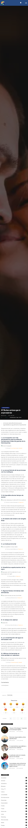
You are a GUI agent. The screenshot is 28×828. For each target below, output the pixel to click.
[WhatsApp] (5, 417)
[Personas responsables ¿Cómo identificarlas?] (4, 738)
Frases (2, 808)
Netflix (2, 822)
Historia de (3, 811)
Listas (2, 814)
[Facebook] (1, 417)
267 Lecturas (12, 749)
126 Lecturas (12, 731)
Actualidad (3, 778)
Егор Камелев (14, 448)
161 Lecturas (12, 758)
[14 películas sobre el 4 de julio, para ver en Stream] (4, 756)
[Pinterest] (4, 417)
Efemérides (3, 800)
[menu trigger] (26, 3)
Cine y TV (3, 789)
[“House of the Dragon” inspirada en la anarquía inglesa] (4, 729)
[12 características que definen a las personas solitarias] (4, 747)
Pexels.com (21, 502)
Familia (3, 805)
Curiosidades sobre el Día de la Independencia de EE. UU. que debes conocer (17, 765)
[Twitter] (3, 417)
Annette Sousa (14, 662)
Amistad (3, 780)
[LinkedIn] (6, 417)
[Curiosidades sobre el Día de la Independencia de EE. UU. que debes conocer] (4, 765)
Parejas (3, 825)
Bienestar (3, 786)
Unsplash (20, 448)
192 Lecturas (12, 740)
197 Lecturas (12, 768)
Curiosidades (5, 407)
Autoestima (4, 783)
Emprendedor (4, 803)
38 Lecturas (4, 415)
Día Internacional (5, 797)
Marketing (3, 817)
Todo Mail (9, 695)
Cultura (2, 792)
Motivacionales (4, 819)
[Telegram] (8, 417)
